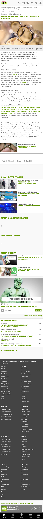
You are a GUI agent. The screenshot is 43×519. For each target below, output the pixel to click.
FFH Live (3, 369)
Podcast (21, 517)
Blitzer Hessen (26, 411)
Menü (38, 517)
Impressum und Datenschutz (10, 503)
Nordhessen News (6, 409)
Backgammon (5, 492)
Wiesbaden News (26, 374)
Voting (23, 459)
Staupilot (27, 2)
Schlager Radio (5, 384)
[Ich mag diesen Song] (32, 508)
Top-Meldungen (21, 7)
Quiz (2, 494)
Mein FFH (40, 2)
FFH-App (24, 467)
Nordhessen (12, 7)
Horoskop (5, 436)
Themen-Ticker (8, 320)
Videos (23, 444)
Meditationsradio (6, 394)
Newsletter (25, 469)
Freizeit (4, 464)
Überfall (11, 161)
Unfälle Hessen (26, 414)
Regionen (4, 406)
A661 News (25, 421)
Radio (3, 366)
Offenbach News (26, 384)
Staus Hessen (25, 409)
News (24, 366)
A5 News (24, 419)
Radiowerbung (26, 484)
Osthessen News (6, 411)
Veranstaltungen (5, 467)
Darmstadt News (26, 381)
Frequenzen (25, 474)
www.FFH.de (13, 361)
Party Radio (4, 386)
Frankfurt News (26, 371)
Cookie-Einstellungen (26, 503)
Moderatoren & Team (28, 449)
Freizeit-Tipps (5, 479)
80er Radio (4, 371)
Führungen (25, 479)
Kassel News (25, 379)
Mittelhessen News (6, 414)
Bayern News (25, 391)
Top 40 (3, 396)
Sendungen (25, 439)
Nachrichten (4, 7)
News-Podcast (26, 454)
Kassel (24, 82)
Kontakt (24, 472)
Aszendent (4, 454)
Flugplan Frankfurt (27, 429)
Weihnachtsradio (5, 391)
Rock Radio (4, 379)
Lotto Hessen (5, 484)
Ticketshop (4, 482)
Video (30, 517)
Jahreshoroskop (5, 449)
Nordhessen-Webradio (32, 316)
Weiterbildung (26, 487)
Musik (12, 517)
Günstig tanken (26, 424)
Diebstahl (27, 161)
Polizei (15, 74)
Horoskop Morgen (6, 441)
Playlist (23, 2)
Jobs (23, 477)
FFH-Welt (25, 464)
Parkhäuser (25, 426)
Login (23, 489)
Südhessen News (6, 419)
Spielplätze (4, 469)
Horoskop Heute (5, 439)
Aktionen (24, 441)
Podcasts (24, 451)
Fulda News (25, 389)
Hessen (33, 361)
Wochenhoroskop (6, 444)
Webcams (24, 446)
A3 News (24, 416)
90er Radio (4, 374)
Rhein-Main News (6, 416)
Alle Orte (24, 399)
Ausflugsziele (5, 477)
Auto (4, 161)
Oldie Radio (4, 381)
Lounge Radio (5, 389)
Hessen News (25, 369)
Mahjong (3, 489)
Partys (3, 497)
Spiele (2, 487)
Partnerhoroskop (6, 451)
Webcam (36, 2)
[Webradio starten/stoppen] (35, 508)
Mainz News (25, 376)
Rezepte (3, 472)
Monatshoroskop (6, 446)
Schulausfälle (25, 431)
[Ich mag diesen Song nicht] (39, 508)
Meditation (4, 474)
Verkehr (25, 406)
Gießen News (25, 386)
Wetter (32, 2)
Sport (23, 394)
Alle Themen (25, 401)
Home (4, 517)
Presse (23, 482)
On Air (24, 436)
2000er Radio (5, 376)
